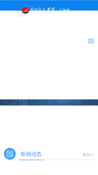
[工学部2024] (49, 10)
